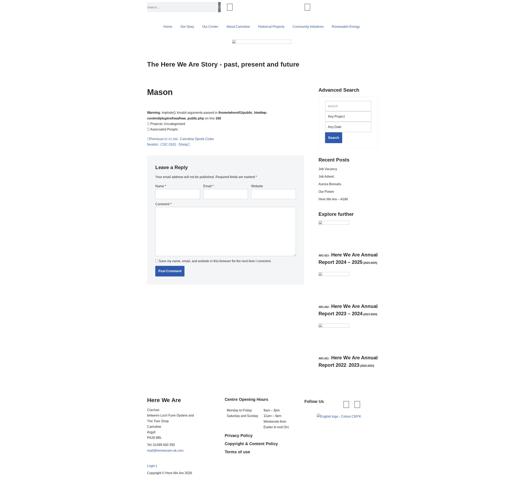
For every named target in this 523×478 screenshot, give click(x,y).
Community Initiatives (308, 26)
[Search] (219, 7)
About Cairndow (238, 26)
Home (167, 26)
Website (257, 186)
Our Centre (210, 26)
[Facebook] (346, 404)
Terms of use (237, 452)
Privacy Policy (239, 435)
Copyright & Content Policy (251, 443)
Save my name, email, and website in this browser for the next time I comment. (215, 261)
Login (151, 466)
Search (333, 137)
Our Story (187, 26)
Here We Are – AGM (333, 199)
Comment (163, 204)
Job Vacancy (327, 169)
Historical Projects (271, 26)
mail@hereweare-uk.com (165, 450)
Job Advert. (326, 176)
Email (208, 186)
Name (160, 186)
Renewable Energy (346, 26)
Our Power (326, 191)
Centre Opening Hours (246, 399)
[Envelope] (357, 404)
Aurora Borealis (329, 184)
